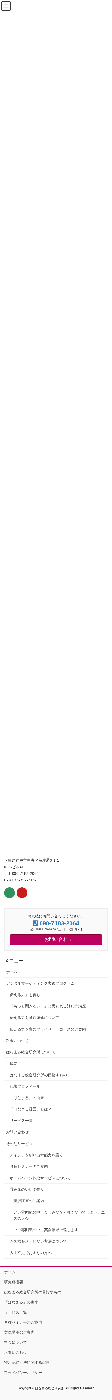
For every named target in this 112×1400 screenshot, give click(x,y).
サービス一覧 (21, 1120)
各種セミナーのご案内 (29, 1166)
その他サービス (19, 1143)
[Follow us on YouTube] (22, 892)
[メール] (9, 892)
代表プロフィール (25, 1086)
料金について (17, 1040)
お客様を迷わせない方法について (38, 1241)
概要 (13, 1063)
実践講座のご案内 (29, 1201)
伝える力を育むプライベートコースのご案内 (48, 1029)
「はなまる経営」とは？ (31, 1109)
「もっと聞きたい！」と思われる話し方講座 (48, 1006)
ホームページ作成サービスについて (40, 1178)
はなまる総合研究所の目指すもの (38, 1075)
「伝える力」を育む (23, 995)
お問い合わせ (17, 1132)
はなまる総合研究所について (30, 1052)
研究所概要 (13, 1282)
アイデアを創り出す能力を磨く (36, 1155)
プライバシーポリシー (23, 1372)
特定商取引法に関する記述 (27, 1362)
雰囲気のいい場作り (27, 1189)
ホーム (11, 972)
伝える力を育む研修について (34, 1017)
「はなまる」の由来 (27, 1098)
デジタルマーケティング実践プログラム (40, 983)
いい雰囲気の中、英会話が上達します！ (48, 1230)
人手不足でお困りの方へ (31, 1252)
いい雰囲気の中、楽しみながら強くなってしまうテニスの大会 (59, 1215)
